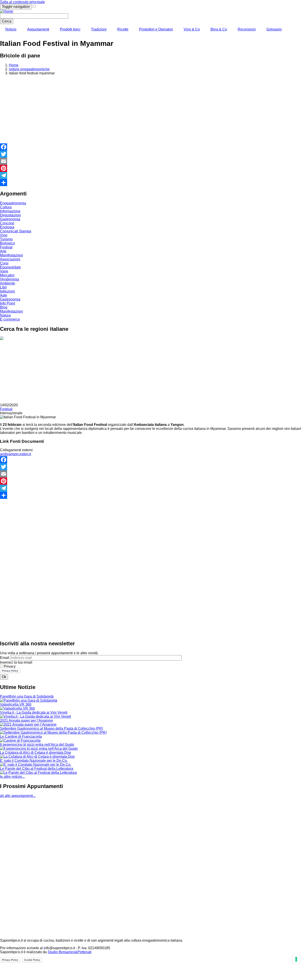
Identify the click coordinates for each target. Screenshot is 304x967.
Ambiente (7, 283)
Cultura (6, 207)
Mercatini (7, 275)
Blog (3, 307)
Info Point (7, 303)
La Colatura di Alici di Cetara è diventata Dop (35, 752)
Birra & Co (219, 29)
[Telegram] (152, 175)
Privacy (10, 666)
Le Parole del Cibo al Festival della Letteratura (36, 768)
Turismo (6, 239)
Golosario (274, 29)
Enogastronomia (13, 203)
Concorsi (7, 223)
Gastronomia (10, 219)
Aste (3, 295)
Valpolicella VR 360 (15, 704)
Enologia (7, 227)
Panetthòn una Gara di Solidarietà (27, 696)
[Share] (152, 182)
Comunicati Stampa (15, 231)
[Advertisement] (152, 110)
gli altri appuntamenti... (18, 796)
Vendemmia (9, 279)
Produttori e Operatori (156, 29)
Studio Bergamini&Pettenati (69, 952)
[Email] (152, 161)
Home (13, 65)
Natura (5, 315)
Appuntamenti (38, 29)
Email (4, 658)
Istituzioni (7, 291)
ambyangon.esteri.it (15, 454)
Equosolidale (10, 267)
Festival (6, 247)
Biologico (7, 243)
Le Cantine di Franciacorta (21, 736)
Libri (3, 287)
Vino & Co (192, 29)
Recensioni (247, 29)
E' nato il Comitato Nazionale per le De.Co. (34, 760)
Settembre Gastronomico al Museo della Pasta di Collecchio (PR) (51, 728)
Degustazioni (10, 215)
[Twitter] (152, 154)
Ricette (122, 29)
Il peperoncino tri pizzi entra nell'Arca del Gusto (37, 744)
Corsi (4, 263)
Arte (3, 251)
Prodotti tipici (70, 29)
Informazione (10, 211)
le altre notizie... (12, 776)
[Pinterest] (152, 168)
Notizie (10, 29)
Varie (4, 271)
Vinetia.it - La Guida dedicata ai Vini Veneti (33, 712)
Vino (3, 235)
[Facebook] (152, 146)
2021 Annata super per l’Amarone (26, 720)
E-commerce (10, 319)
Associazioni (10, 259)
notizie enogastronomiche (29, 69)
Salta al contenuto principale (22, 2)
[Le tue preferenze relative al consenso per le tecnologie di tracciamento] (296, 959)
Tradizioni (99, 29)
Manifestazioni (11, 255)
